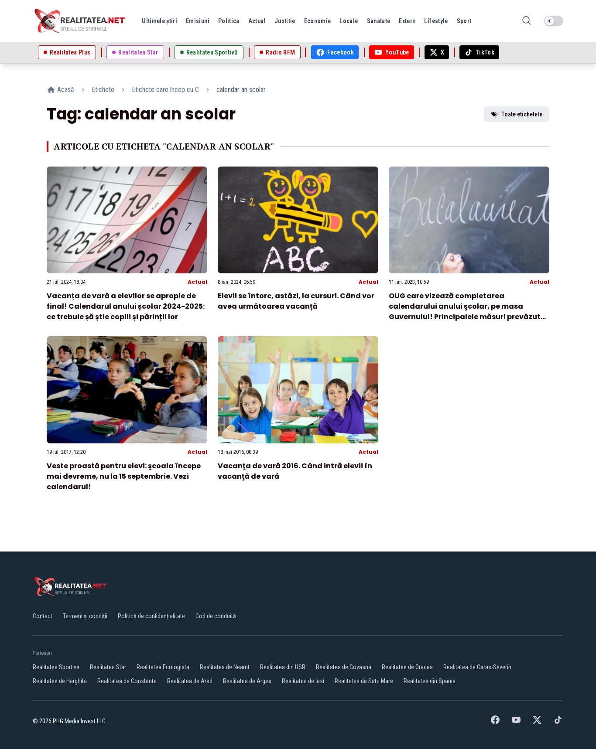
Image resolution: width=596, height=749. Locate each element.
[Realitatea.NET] (80, 20)
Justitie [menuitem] (284, 20)
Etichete (103, 89)
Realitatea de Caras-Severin (477, 667)
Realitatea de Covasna (343, 667)
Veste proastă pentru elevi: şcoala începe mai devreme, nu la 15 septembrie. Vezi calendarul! (124, 476)
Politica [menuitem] (229, 20)
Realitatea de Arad (189, 681)
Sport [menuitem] (464, 20)
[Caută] (526, 21)
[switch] (553, 21)
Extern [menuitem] (407, 20)
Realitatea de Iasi (303, 681)
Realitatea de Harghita (60, 681)
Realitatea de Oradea (407, 667)
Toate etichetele (521, 114)
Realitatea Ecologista (163, 667)
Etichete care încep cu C (165, 89)
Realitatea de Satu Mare (364, 681)
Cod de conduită (215, 616)
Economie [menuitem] (317, 20)
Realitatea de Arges (247, 681)
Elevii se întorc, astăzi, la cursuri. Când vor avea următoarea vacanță (296, 301)
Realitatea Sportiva (56, 667)
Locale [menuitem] (348, 20)
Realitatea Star (108, 667)
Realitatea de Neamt (225, 667)
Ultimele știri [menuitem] (159, 20)
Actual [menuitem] (257, 20)
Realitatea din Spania (430, 681)
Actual (197, 282)
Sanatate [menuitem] (378, 20)
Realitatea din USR (282, 667)
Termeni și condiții (85, 616)
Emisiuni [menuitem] (197, 20)
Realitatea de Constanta (127, 681)
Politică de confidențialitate (151, 616)
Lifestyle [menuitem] (436, 20)
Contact (42, 616)
